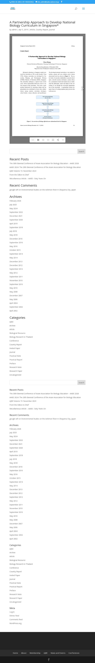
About (23, 653)
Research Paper (16, 371)
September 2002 (16, 307)
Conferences (74, 653)
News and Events (58, 653)
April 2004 (13, 303)
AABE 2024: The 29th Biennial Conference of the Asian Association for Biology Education (45, 167)
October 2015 (15, 250)
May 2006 (13, 299)
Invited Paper (15, 348)
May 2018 (13, 235)
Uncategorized (15, 375)
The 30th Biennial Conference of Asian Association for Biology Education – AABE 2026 (44, 163)
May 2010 (13, 288)
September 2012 (16, 269)
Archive (12, 325)
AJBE (11, 322)
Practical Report (16, 360)
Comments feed (16, 619)
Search (81, 151)
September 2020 (16, 220)
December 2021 (16, 216)
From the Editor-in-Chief (19, 175)
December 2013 (16, 261)
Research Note (16, 367)
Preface (13, 363)
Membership (35, 653)
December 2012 (16, 265)
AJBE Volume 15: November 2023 (23, 171)
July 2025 (13, 204)
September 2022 (16, 212)
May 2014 (13, 257)
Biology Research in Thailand (21, 337)
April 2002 (13, 311)
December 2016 (16, 239)
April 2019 (13, 223)
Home (15, 653)
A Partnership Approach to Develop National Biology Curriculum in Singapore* (42, 24)
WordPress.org (15, 623)
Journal (52, 29)
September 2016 (16, 242)
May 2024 (13, 208)
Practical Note (15, 356)
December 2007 (16, 295)
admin (14, 29)
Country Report (42, 29)
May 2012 (13, 273)
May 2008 (13, 292)
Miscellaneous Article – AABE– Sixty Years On (28, 178)
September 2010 (16, 284)
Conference (14, 341)
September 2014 (16, 254)
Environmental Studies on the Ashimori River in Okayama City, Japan (48, 190)
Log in (12, 612)
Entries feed (14, 616)
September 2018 (16, 227)
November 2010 (16, 280)
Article (32, 29)
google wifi (14, 190)
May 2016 (13, 246)
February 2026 (15, 201)
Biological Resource (17, 333)
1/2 (33, 140)
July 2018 (13, 231)
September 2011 (16, 276)
